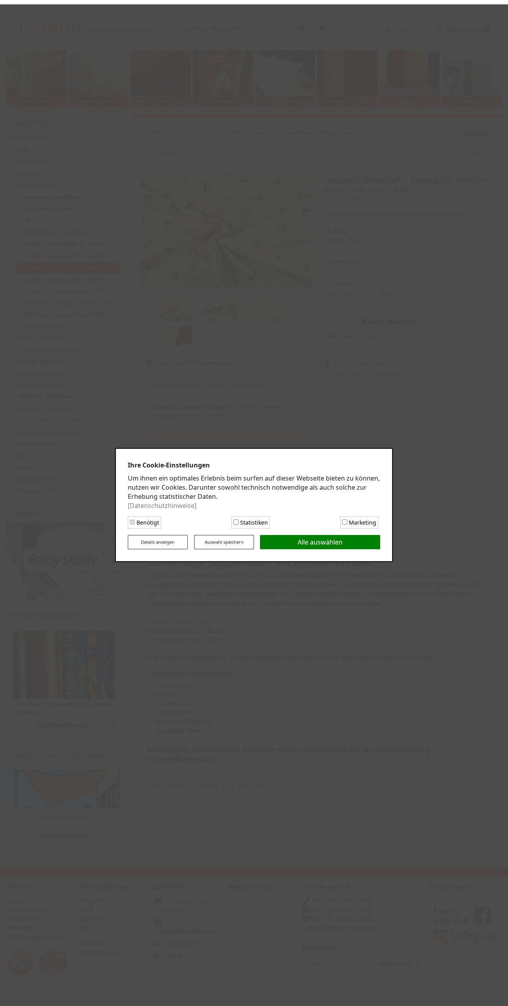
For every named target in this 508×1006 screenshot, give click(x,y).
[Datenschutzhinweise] (162, 503)
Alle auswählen (320, 540)
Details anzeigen (158, 540)
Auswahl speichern (224, 540)
